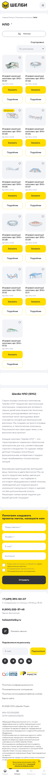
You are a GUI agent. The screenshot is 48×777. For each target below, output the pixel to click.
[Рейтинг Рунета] (29, 674)
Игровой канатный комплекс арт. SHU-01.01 (12, 78)
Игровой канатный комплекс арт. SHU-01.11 (35, 290)
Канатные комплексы (24, 17)
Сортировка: (37, 42)
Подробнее (12, 99)
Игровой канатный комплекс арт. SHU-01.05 (12, 184)
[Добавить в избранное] (20, 58)
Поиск (44, 774)
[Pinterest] (5, 661)
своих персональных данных (24, 565)
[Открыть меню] (42, 5)
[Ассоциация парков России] (10, 674)
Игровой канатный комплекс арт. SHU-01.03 (12, 131)
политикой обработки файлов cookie (25, 765)
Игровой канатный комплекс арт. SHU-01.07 (35, 184)
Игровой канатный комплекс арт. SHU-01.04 (35, 131)
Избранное (31, 774)
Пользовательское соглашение (17, 689)
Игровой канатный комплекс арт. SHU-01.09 (35, 237)
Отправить (24, 580)
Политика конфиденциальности (17, 685)
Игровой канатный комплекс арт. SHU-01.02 (35, 78)
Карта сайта (8, 698)
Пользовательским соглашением (21, 571)
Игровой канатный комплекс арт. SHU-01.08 (12, 237)
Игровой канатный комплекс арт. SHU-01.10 (12, 290)
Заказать (12, 90)
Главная (5, 17)
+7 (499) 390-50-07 (14, 599)
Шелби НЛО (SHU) (24, 394)
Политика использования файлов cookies (22, 693)
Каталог (12, 17)
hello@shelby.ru (11, 619)
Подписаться (38, 651)
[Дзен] (21, 661)
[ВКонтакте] (29, 661)
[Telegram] (13, 661)
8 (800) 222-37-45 (13, 609)
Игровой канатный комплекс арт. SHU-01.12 (12, 343)
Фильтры (27, 34)
